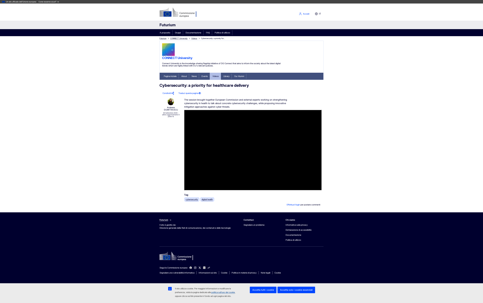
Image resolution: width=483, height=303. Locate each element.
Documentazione (193, 32)
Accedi (306, 14)
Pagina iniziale (170, 76)
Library (226, 76)
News (194, 76)
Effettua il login (293, 204)
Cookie (224, 272)
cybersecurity (192, 199)
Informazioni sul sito (208, 272)
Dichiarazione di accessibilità (298, 230)
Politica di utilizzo (222, 32)
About (184, 76)
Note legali (265, 272)
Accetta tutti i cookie (263, 290)
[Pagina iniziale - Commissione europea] (179, 13)
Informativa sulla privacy (297, 225)
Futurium (167, 25)
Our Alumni (239, 76)
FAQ (208, 32)
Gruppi (178, 32)
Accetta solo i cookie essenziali (296, 290)
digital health (207, 199)
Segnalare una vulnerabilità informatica (176, 272)
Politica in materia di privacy (244, 272)
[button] (167, 93)
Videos (194, 38)
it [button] (320, 13)
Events (205, 76)
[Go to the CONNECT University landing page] (168, 55)
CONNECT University (179, 38)
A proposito (165, 32)
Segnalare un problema (254, 225)
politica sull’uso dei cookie (223, 292)
